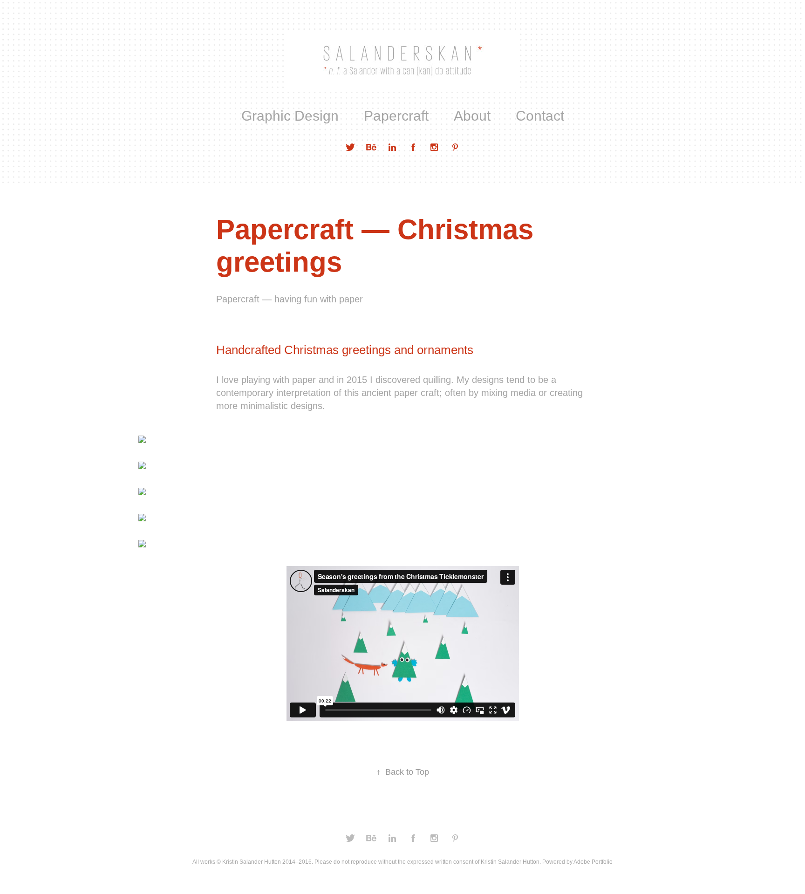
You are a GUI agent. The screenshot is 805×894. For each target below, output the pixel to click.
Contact (540, 115)
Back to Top (402, 772)
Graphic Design (290, 115)
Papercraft (396, 115)
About (472, 115)
